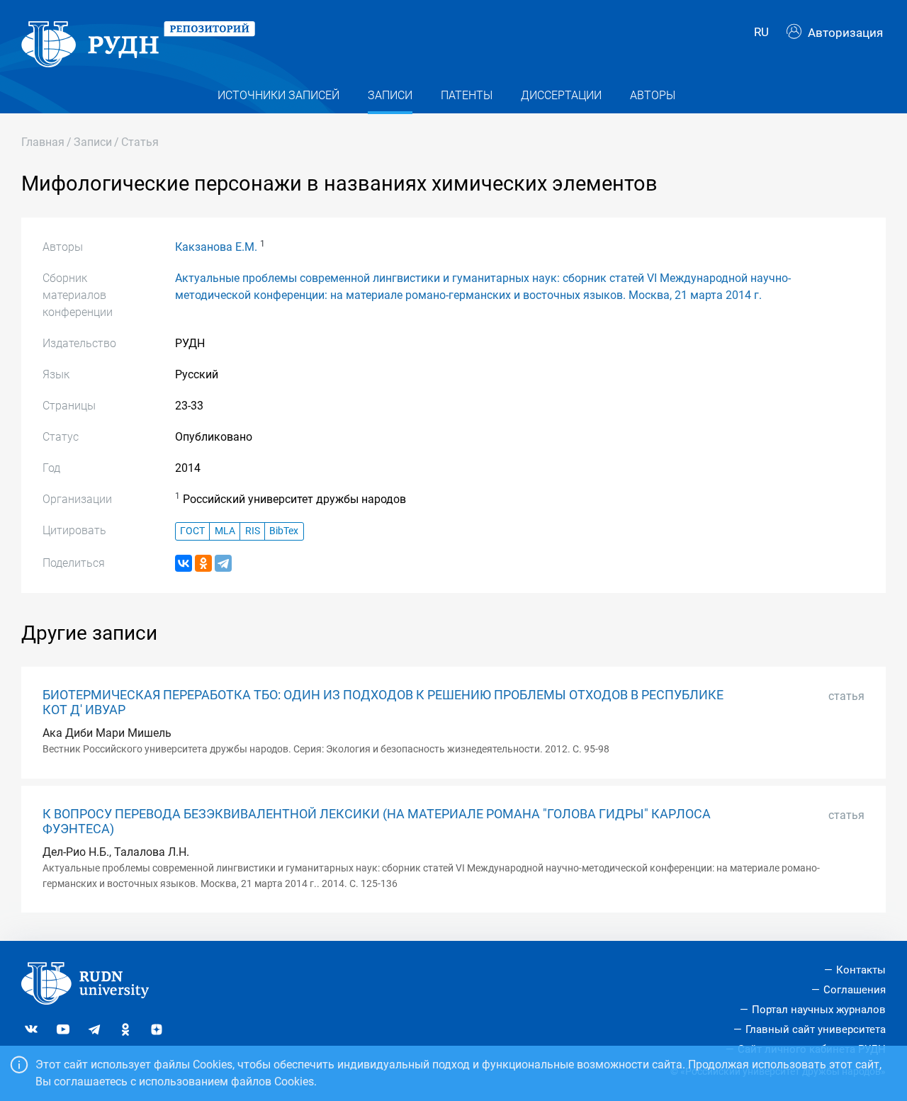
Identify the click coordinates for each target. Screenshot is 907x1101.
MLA (225, 531)
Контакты (861, 970)
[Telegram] (223, 563)
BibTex (283, 531)
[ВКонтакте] (183, 563)
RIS (252, 531)
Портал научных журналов (819, 1009)
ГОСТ (192, 531)
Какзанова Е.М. (216, 247)
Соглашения (854, 989)
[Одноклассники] (203, 563)
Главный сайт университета (815, 1029)
